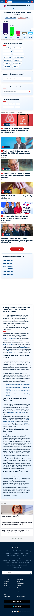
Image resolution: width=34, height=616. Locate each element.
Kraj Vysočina (7, 54)
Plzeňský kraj (7, 63)
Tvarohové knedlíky (12, 565)
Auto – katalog (7, 558)
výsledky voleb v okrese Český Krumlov (16, 412)
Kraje (13, 8)
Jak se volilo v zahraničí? (11, 100)
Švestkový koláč (17, 567)
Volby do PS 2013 (8, 269)
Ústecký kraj (7, 66)
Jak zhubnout (6, 551)
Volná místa (6, 581)
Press (18, 581)
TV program (9, 553)
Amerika (12, 104)
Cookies (5, 591)
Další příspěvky (16, 249)
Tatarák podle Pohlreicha (17, 560)
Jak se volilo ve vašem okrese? (13, 74)
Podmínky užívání (7, 587)
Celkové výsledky (6, 8)
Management (20, 579)
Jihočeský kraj (7, 47)
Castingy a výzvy (20, 583)
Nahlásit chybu (7, 596)
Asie (18, 104)
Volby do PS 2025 (8, 260)
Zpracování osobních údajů (21, 588)
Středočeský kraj (17, 63)
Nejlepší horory (27, 551)
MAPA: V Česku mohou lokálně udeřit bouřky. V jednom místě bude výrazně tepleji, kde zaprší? (15, 531)
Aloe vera (28, 560)
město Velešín (6, 350)
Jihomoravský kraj (18, 47)
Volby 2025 (27, 558)
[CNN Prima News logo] (8, 1)
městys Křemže (12, 352)
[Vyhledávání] (25, 2)
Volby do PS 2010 (8, 271)
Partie (22, 553)
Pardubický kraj (17, 60)
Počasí (27, 553)
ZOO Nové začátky (22, 555)
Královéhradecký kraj (18, 54)
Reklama (6, 583)
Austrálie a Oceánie (8, 107)
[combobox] (16, 79)
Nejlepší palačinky (23, 565)
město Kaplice (23, 347)
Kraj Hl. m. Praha (18, 51)
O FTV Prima (6, 579)
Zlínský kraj (15, 66)
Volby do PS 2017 (8, 266)
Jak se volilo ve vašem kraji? (13, 44)
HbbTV (5, 585)
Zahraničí (23, 8)
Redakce (19, 593)
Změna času (16, 553)
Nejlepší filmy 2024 (16, 551)
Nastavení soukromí (21, 596)
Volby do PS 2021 (8, 263)
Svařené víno (6, 560)
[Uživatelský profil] (28, 2)
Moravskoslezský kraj (19, 57)
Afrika (5, 104)
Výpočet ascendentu (24, 562)
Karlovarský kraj (8, 51)
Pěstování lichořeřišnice (11, 562)
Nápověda (19, 591)
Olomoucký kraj (7, 60)
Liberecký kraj (7, 57)
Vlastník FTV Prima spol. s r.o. (9, 593)
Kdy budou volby (11, 555)
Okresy (17, 8)
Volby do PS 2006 (8, 274)
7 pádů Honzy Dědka (18, 558)
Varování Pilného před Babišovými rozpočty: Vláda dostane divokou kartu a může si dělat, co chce (17, 523)
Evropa (17, 107)
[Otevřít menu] (2, 2)
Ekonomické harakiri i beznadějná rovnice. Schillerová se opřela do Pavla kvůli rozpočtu (16, 515)
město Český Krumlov (8, 344)
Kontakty (19, 585)
